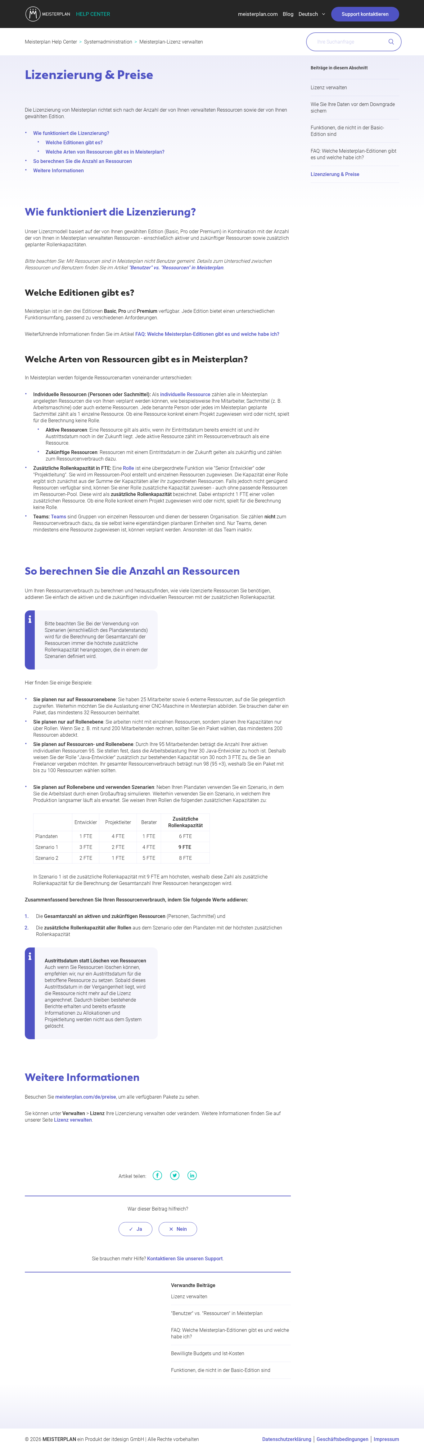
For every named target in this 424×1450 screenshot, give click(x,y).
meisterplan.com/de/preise (85, 1097)
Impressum (386, 1439)
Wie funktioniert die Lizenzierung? (71, 133)
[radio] (135, 1229)
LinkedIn (192, 1175)
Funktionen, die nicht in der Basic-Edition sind (220, 1370)
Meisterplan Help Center (51, 42)
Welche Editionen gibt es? (74, 143)
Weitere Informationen (58, 171)
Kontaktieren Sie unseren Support (185, 1259)
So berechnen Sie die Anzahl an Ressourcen (82, 161)
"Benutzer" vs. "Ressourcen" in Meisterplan (217, 1313)
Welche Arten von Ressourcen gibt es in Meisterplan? (105, 152)
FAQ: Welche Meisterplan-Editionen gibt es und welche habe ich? (207, 334)
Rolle (128, 468)
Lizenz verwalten (329, 87)
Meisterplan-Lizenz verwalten (171, 42)
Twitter (175, 1175)
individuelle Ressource (185, 394)
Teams (58, 517)
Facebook (157, 1175)
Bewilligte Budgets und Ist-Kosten (207, 1353)
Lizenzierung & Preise (335, 174)
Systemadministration (108, 42)
